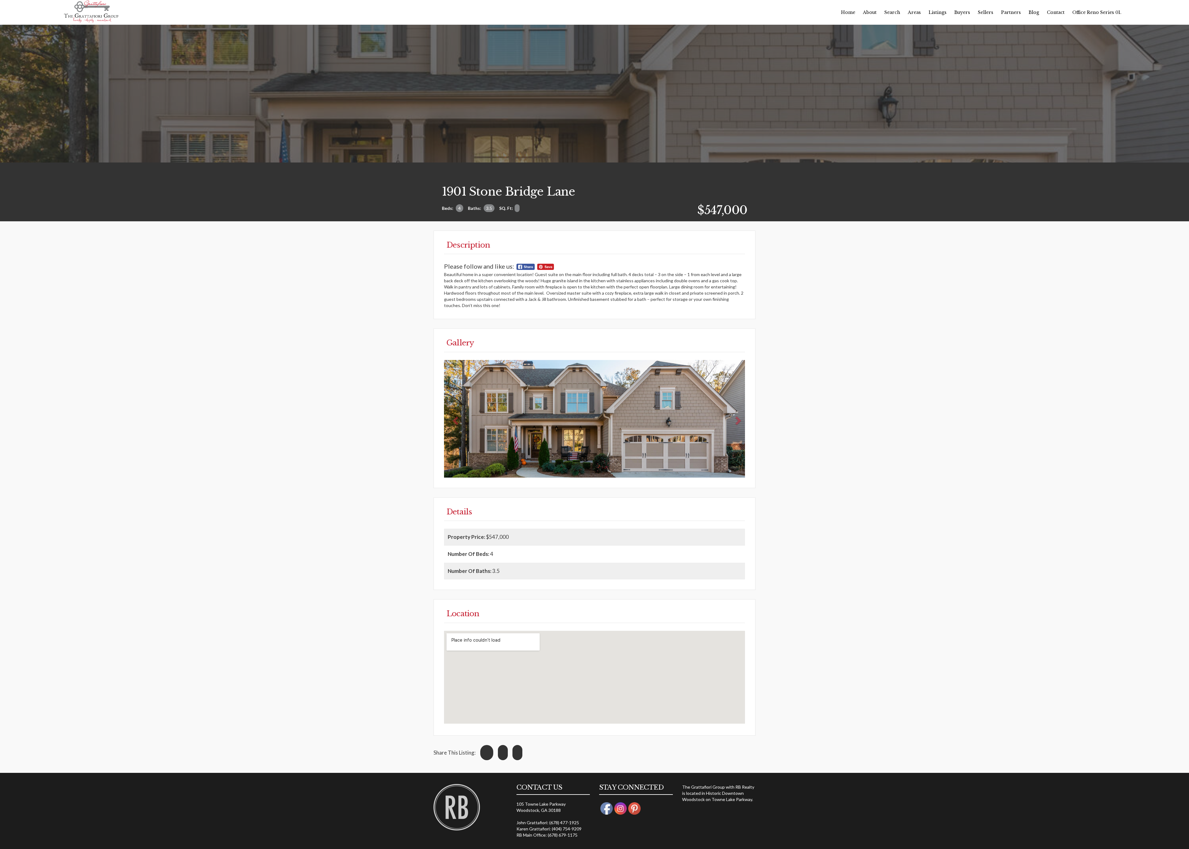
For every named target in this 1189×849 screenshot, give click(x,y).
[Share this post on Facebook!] (486, 752)
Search (892, 12)
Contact (1056, 12)
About (870, 12)
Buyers (962, 12)
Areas (914, 12)
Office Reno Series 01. (1096, 12)
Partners (1011, 12)
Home (848, 12)
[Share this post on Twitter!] (503, 752)
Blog (1034, 12)
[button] (455, 419)
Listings (938, 12)
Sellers (985, 12)
